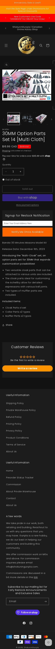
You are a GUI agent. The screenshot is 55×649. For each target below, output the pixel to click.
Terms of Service (16, 444)
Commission (13, 484)
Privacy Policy (14, 430)
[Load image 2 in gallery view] (27, 118)
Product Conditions (17, 437)
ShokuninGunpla (31, 647)
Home (9, 470)
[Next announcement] (49, 18)
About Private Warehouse (21, 491)
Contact (11, 498)
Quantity (6, 164)
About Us (11, 451)
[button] (6, 45)
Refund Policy (14, 417)
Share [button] (9, 324)
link (36, 577)
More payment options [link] (27, 205)
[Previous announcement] (5, 18)
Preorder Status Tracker (20, 477)
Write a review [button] (27, 368)
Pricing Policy (13, 423)
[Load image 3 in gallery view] (41, 118)
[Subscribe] (45, 601)
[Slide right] (51, 119)
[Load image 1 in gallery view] (13, 118)
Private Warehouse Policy (21, 410)
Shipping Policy (15, 403)
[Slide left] (3, 119)
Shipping (6, 151)
